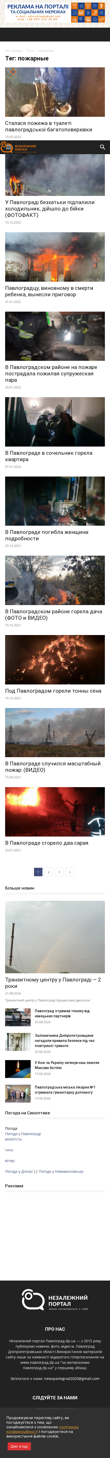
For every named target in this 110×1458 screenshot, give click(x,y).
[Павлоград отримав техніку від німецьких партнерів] (18, 1017)
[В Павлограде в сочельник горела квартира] (55, 422)
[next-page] (69, 872)
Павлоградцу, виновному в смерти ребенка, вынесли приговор (49, 291)
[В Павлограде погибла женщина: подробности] (55, 501)
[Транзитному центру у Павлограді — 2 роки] (55, 937)
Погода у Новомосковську (61, 1171)
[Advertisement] (55, 83)
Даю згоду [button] (19, 1446)
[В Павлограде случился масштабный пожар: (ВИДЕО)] (55, 732)
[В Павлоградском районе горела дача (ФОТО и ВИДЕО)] (55, 580)
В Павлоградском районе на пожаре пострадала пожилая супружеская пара (51, 373)
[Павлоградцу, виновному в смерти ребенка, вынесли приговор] (55, 257)
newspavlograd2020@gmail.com (72, 1378)
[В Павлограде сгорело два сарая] (55, 812)
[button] (103, 147)
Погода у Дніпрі (19, 1171)
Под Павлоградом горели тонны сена (53, 691)
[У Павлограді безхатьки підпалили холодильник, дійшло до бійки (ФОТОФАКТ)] (55, 171)
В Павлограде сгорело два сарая (47, 843)
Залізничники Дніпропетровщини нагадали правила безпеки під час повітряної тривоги (65, 1040)
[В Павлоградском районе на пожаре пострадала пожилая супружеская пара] (55, 336)
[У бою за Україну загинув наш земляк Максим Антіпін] (18, 1069)
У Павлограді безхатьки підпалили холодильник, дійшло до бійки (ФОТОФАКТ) (50, 208)
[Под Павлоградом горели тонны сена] (55, 659)
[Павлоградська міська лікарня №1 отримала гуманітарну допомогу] (18, 1094)
